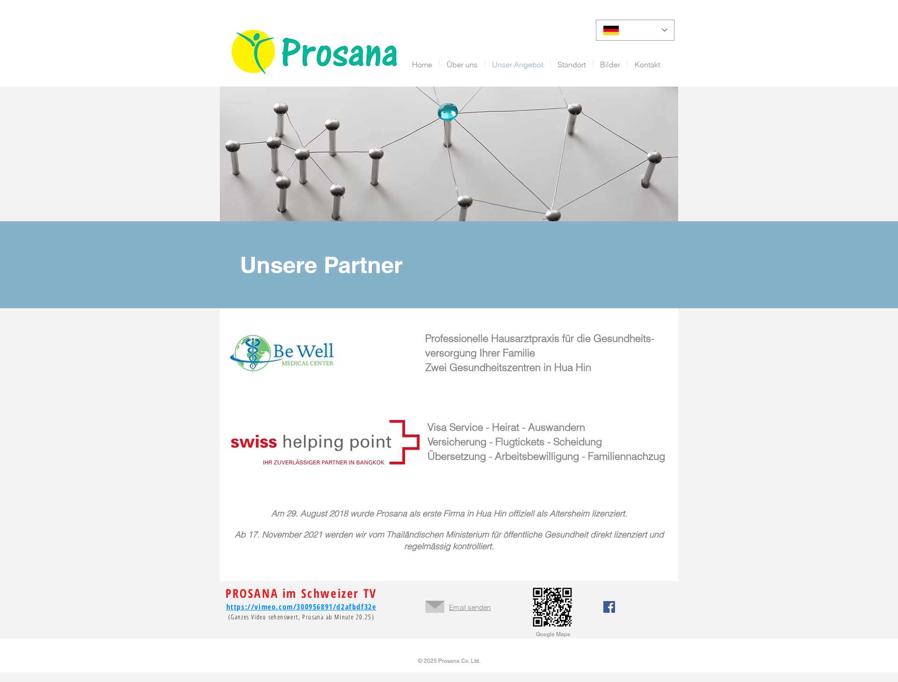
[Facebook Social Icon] (609, 607)
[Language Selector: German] (635, 30)
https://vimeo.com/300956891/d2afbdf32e (301, 607)
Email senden (470, 607)
